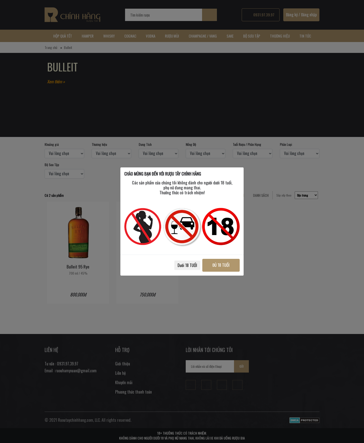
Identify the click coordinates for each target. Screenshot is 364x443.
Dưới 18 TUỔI (187, 265)
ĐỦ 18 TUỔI (221, 265)
